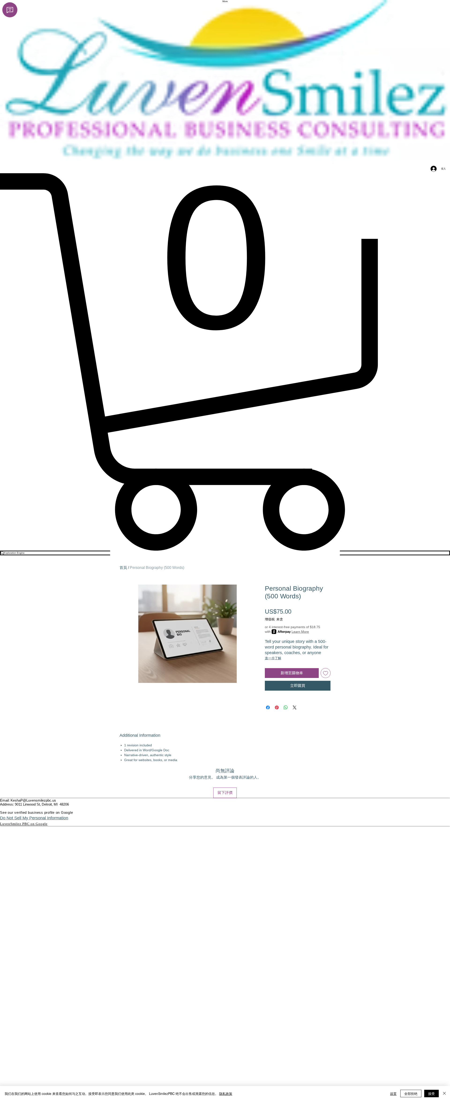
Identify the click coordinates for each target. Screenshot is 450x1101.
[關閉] (444, 1093)
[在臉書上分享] (268, 707)
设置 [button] (393, 1093)
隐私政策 (225, 1093)
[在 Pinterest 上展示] (277, 707)
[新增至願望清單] (325, 673)
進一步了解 (273, 658)
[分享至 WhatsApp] (286, 707)
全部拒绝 (410, 1093)
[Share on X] (294, 707)
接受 (431, 1093)
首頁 (123, 568)
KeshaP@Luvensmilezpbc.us (33, 800)
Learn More (300, 631)
